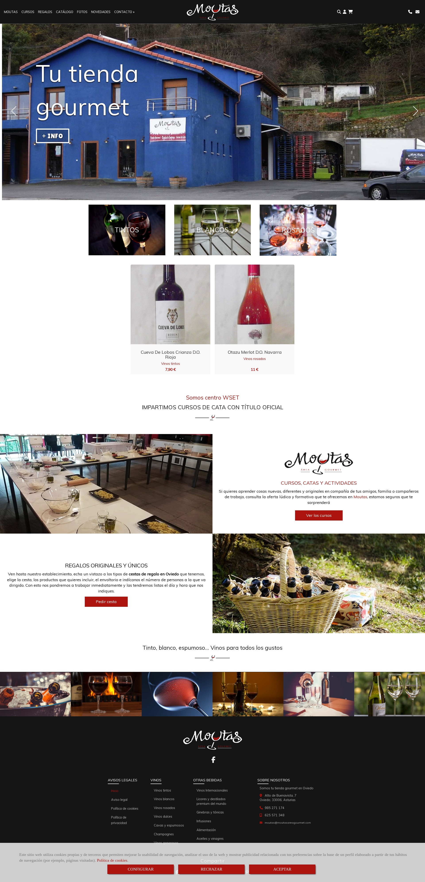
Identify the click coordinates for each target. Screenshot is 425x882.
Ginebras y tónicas (210, 812)
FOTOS (82, 12)
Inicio (114, 791)
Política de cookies (112, 860)
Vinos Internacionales (212, 790)
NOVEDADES (100, 12)
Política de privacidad (119, 820)
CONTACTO (123, 12)
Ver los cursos (319, 515)
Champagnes (164, 834)
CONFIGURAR (141, 869)
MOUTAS (11, 12)
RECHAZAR (211, 869)
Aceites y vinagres (210, 839)
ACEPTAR (282, 869)
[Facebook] (213, 761)
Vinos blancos (164, 799)
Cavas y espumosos (169, 825)
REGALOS (45, 12)
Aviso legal (119, 800)
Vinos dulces (163, 817)
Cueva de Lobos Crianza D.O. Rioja (170, 354)
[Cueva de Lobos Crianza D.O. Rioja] (164, 304)
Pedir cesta (106, 601)
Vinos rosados (254, 358)
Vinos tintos (170, 363)
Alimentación (206, 830)
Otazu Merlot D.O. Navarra (255, 352)
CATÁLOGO (64, 12)
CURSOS (27, 12)
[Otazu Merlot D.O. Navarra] (249, 304)
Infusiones (204, 821)
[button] (344, 12)
